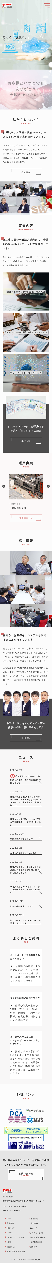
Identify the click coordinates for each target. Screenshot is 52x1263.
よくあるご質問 (36, 1233)
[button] (3, 486)
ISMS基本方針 (37, 1242)
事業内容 (34, 1219)
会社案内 (34, 1223)
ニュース (33, 1228)
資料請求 (33, 1247)
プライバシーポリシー (16, 1237)
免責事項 (11, 1247)
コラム (10, 1233)
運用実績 (10, 1223)
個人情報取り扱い (37, 1237)
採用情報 (11, 1228)
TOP (9, 1219)
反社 (9, 1242)
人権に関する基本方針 (16, 1251)
